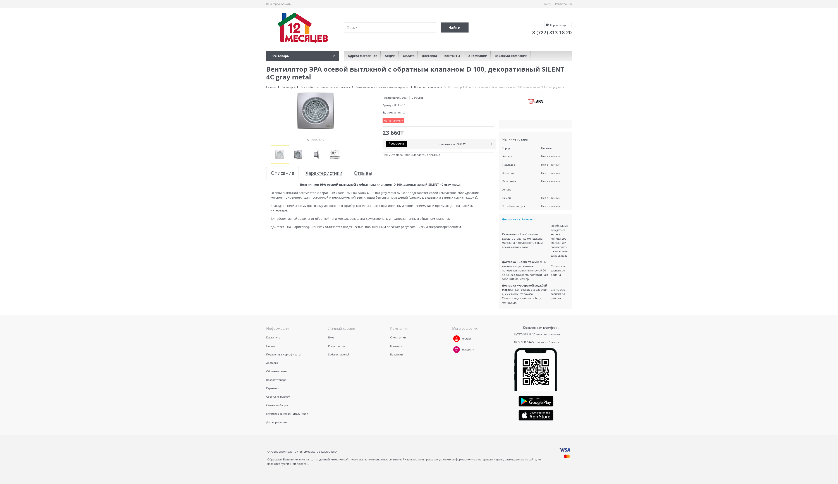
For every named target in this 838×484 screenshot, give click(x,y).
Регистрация (563, 4)
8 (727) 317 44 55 (525, 342)
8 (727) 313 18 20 (524, 334)
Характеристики (324, 172)
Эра (404, 97)
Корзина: (559, 25)
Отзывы (363, 172)
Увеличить (317, 139)
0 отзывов (417, 97)
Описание (282, 172)
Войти (547, 4)
